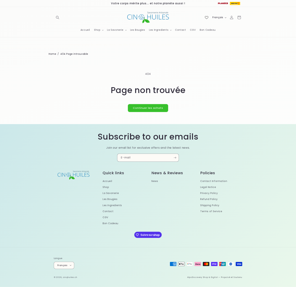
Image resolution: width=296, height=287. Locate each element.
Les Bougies (110, 199)
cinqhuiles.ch (70, 277)
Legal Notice (208, 187)
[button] (57, 17)
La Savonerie (111, 193)
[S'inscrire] (175, 158)
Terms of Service (211, 211)
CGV (105, 217)
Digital (214, 277)
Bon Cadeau (110, 223)
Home (52, 54)
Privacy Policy (209, 193)
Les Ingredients (112, 205)
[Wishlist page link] (206, 17)
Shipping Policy (209, 205)
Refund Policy (209, 199)
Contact (108, 211)
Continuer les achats (148, 108)
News (154, 181)
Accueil (107, 181)
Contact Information (213, 181)
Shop (106, 187)
